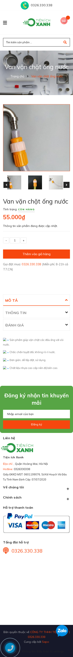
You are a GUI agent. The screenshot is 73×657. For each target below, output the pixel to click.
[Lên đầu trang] (63, 647)
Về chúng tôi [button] (13, 487)
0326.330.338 (41, 5)
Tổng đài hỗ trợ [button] (16, 542)
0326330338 (22, 469)
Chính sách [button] (12, 497)
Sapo (45, 641)
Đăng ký (36, 424)
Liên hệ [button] (9, 438)
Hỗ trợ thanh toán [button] (18, 507)
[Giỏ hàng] (65, 20)
